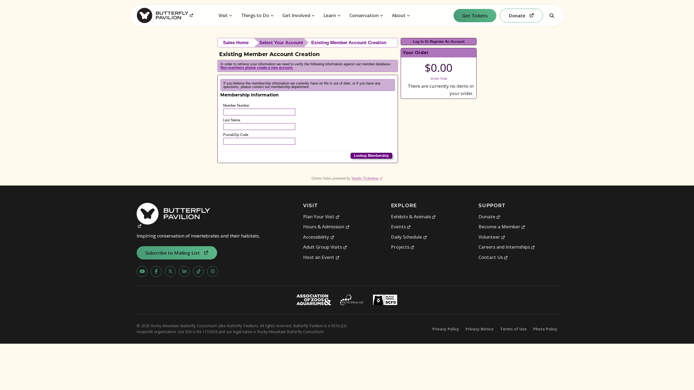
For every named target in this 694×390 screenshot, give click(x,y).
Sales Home (236, 42)
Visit (223, 15)
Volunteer (491, 237)
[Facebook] (156, 271)
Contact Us (493, 257)
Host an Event (321, 257)
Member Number (236, 105)
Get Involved (296, 15)
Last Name (231, 120)
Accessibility (318, 237)
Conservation (364, 15)
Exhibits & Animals (413, 216)
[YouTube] (142, 271)
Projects (403, 247)
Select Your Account (281, 42)
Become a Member (501, 226)
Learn (329, 15)
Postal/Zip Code (235, 135)
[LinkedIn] (184, 271)
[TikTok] (198, 271)
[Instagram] (212, 271)
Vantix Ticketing (367, 178)
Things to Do (255, 15)
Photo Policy (545, 329)
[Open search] (551, 15)
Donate (489, 216)
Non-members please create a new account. (256, 68)
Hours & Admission (326, 226)
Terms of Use (513, 329)
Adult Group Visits (325, 247)
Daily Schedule (409, 237)
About (399, 15)
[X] (170, 271)
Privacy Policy (445, 329)
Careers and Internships (506, 247)
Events (401, 226)
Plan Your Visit (321, 216)
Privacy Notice (479, 329)
